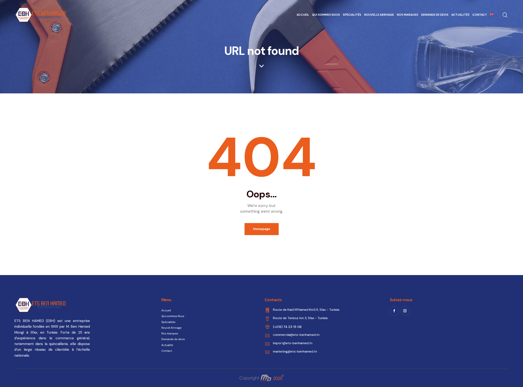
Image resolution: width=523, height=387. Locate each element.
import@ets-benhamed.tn (292, 343)
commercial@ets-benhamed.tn (296, 335)
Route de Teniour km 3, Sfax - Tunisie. (300, 318)
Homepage (261, 229)
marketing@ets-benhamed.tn (295, 351)
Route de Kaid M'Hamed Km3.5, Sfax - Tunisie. (306, 309)
